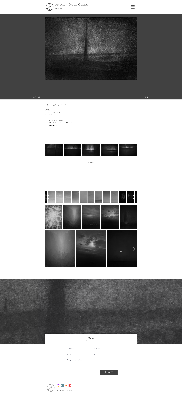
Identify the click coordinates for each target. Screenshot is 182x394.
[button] (133, 7)
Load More (91, 163)
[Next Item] (134, 197)
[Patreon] (70, 385)
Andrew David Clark (71, 5)
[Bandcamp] (62, 385)
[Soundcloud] (66, 385)
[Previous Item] (48, 197)
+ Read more (53, 125)
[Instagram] (58, 385)
